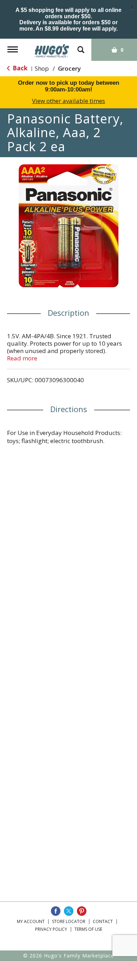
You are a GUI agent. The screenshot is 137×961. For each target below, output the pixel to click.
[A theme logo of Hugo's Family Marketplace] (52, 48)
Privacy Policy (51, 929)
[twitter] (68, 911)
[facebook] (55, 911)
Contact (103, 921)
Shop (42, 68)
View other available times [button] (68, 101)
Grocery (69, 68)
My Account (31, 921)
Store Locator (68, 921)
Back (19, 68)
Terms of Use (88, 929)
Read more (22, 358)
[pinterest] (81, 911)
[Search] (80, 46)
